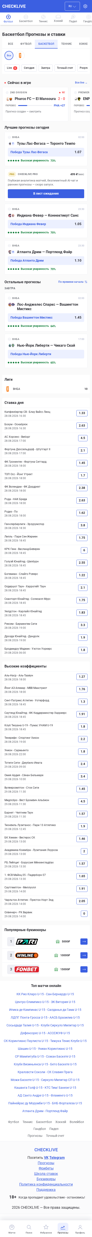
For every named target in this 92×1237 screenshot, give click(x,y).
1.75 (82, 537)
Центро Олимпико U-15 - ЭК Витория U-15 (45, 1002)
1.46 (82, 838)
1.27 (82, 676)
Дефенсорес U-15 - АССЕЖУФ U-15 (45, 1033)
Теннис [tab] (66, 43)
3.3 (83, 625)
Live (11, 67)
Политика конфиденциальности (46, 1184)
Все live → (81, 82)
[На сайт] (84, 941)
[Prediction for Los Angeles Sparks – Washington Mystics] (46, 312)
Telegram (57, 1158)
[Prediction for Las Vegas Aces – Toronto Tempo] (46, 149)
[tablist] (46, 44)
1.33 (82, 413)
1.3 (83, 701)
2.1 (83, 450)
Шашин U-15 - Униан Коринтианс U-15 (45, 1048)
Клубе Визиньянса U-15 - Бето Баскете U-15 (45, 1064)
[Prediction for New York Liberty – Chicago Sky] (46, 351)
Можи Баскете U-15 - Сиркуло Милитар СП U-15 (45, 1080)
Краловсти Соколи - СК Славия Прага (45, 1072)
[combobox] (72, 6)
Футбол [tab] (25, 43)
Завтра (45, 67)
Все (9, 55)
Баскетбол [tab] (46, 43)
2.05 (82, 901)
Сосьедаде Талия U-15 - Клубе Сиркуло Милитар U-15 (45, 1025)
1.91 (82, 714)
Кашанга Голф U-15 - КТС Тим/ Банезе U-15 (45, 1087)
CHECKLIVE (14, 6)
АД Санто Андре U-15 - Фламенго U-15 (45, 1095)
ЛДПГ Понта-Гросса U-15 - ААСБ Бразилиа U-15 (45, 1017)
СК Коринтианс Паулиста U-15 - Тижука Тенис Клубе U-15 (45, 1041)
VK (46, 1158)
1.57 (82, 814)
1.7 (83, 475)
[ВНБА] (20, 55)
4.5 (83, 438)
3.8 (83, 525)
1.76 (82, 689)
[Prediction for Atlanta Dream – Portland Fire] (46, 257)
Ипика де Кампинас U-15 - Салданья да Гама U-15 (45, 1009)
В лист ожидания (46, 193)
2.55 (82, 562)
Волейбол (77, 1122)
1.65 (82, 876)
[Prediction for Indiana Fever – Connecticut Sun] (46, 221)
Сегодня (29, 67)
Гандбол (39, 1129)
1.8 (83, 650)
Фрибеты (46, 1168)
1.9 (83, 637)
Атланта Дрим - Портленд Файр (45, 1111)
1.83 (82, 612)
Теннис (28, 1122)
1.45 (82, 463)
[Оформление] (85, 6)
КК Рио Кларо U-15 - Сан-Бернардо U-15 (45, 994)
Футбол (13, 1122)
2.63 (82, 425)
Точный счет (65, 67)
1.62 (82, 513)
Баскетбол (44, 1122)
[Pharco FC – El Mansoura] (35, 104)
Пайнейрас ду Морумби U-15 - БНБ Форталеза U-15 (45, 1103)
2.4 (83, 764)
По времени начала (71, 281)
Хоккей (60, 1122)
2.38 (82, 488)
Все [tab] (10, 43)
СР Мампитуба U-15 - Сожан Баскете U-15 (45, 1056)
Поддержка (46, 1190)
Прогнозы (35, 1135)
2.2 (83, 739)
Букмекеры (46, 1179)
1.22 (82, 575)
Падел (54, 1129)
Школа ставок (46, 1174)
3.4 (83, 776)
